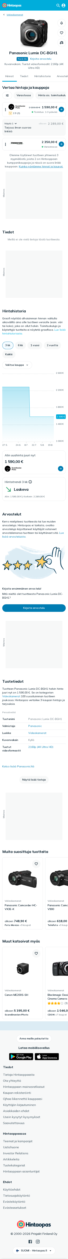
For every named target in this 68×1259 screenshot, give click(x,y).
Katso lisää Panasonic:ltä (18, 766)
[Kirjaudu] (63, 5)
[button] (61, 23)
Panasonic (35, 726)
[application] (34, 409)
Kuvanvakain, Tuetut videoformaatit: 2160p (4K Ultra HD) (34, 66)
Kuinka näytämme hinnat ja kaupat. (41, 166)
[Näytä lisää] (5, 109)
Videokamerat (15, 14)
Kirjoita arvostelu (41, 58)
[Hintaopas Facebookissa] (30, 1241)
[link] (22, 893)
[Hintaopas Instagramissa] (38, 1241)
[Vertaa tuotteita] (61, 43)
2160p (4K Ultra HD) (40, 747)
